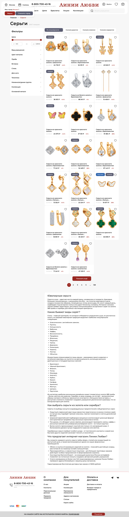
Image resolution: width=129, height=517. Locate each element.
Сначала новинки (89, 30)
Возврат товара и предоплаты (94, 488)
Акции (66, 11)
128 (94, 285)
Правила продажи (47, 497)
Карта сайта (68, 503)
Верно (9, 13)
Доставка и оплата (94, 484)
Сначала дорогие (72, 30)
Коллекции (78, 11)
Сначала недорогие (107, 30)
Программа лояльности (68, 492)
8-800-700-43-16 (41, 4)
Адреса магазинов (71, 496)
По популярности (53, 30)
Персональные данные (50, 492)
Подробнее (74, 514)
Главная (13, 18)
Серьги (35, 11)
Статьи (66, 499)
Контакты (47, 488)
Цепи (44, 11)
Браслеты (55, 11)
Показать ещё (81, 278)
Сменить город (24, 13)
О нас (46, 484)
